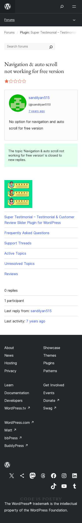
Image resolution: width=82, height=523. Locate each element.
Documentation (16, 393)
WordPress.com (19, 422)
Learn (8, 385)
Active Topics (15, 253)
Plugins (48, 363)
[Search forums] (51, 46)
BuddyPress (16, 445)
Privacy (10, 371)
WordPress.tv (17, 408)
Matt (10, 430)
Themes (49, 355)
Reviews (11, 274)
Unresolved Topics (19, 263)
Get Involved (53, 385)
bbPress (13, 438)
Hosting (10, 363)
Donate (51, 400)
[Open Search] (62, 6)
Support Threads (17, 243)
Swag (50, 408)
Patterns (50, 371)
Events (48, 393)
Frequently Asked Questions (26, 233)
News (9, 355)
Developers (13, 400)
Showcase (51, 348)
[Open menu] (75, 6)
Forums (9, 20)
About (9, 348)
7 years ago (37, 111)
